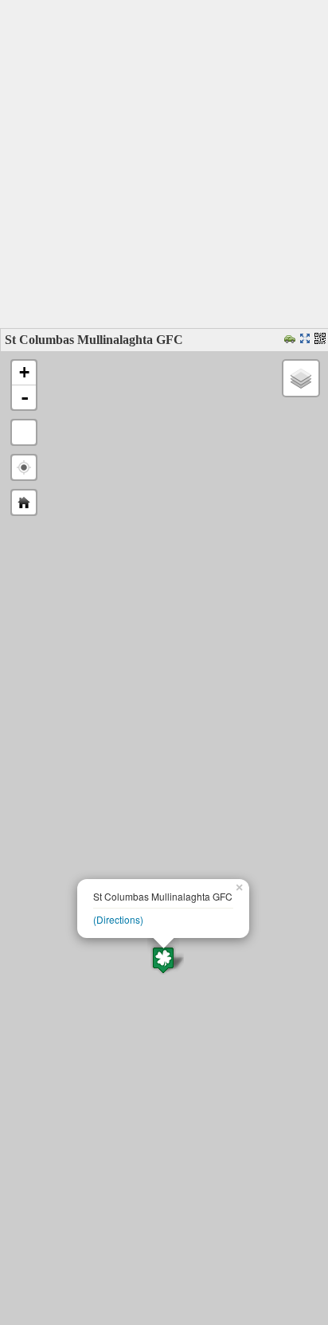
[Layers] (300, 378)
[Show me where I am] (24, 467)
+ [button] (24, 372)
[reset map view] (24, 502)
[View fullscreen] (24, 432)
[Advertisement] (164, 164)
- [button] (24, 397)
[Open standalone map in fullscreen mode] (306, 339)
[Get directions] (291, 339)
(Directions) (118, 919)
